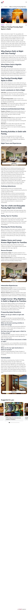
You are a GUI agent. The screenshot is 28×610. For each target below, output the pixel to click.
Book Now (14, 163)
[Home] (1, 6)
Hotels (5, 6)
